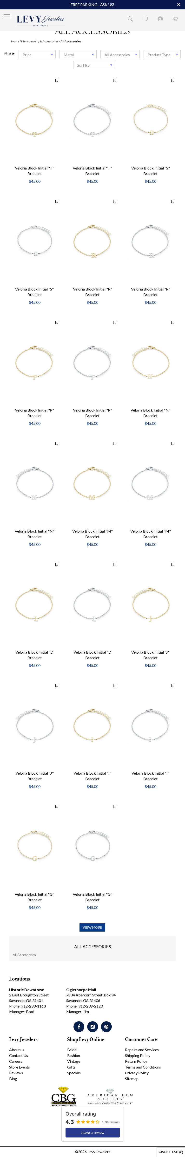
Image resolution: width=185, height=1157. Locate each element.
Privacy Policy (137, 1072)
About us (16, 1049)
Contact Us (18, 1055)
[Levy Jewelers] (40, 20)
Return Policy (136, 1061)
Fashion (73, 1055)
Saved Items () (171, 1152)
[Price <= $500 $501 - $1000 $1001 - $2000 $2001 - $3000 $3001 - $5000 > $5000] (37, 54)
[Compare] (54, 80)
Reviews (16, 1072)
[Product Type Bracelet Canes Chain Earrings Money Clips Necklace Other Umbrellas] (162, 54)
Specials (74, 1072)
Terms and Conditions (143, 1067)
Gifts (71, 1067)
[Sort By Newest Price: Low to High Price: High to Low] (94, 65)
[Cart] (175, 19)
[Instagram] (92, 1026)
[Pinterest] (106, 1026)
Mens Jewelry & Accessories (40, 41)
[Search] (130, 19)
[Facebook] (78, 1026)
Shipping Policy (137, 1055)
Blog (13, 1078)
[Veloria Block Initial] (34, 120)
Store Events (19, 1067)
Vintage (73, 1061)
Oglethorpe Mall (81, 989)
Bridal (72, 1049)
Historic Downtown (26, 989)
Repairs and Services (142, 1049)
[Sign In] (160, 19)
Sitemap (132, 1078)
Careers (15, 1061)
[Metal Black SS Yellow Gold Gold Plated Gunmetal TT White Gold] (78, 54)
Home (15, 41)
